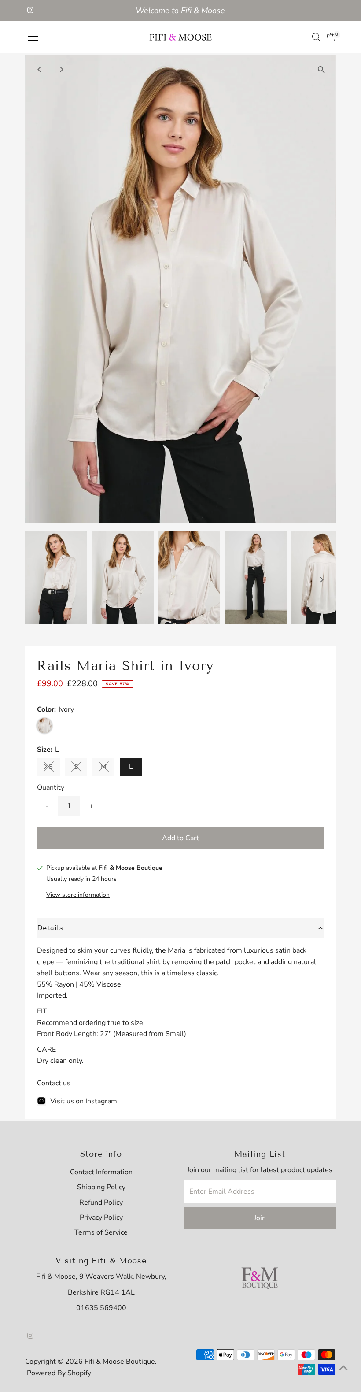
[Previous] (39, 69)
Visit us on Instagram (83, 1101)
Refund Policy (101, 1202)
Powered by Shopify (59, 1373)
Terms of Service (101, 1232)
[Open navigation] (33, 37)
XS (52, 768)
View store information (78, 895)
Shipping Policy (101, 1187)
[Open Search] (316, 37)
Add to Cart (180, 838)
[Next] (61, 69)
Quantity (50, 787)
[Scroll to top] (343, 1368)
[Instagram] (30, 10)
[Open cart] (331, 37)
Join (260, 1218)
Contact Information (101, 1172)
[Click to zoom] (322, 69)
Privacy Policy (101, 1217)
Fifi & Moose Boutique (120, 1361)
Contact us (53, 1083)
